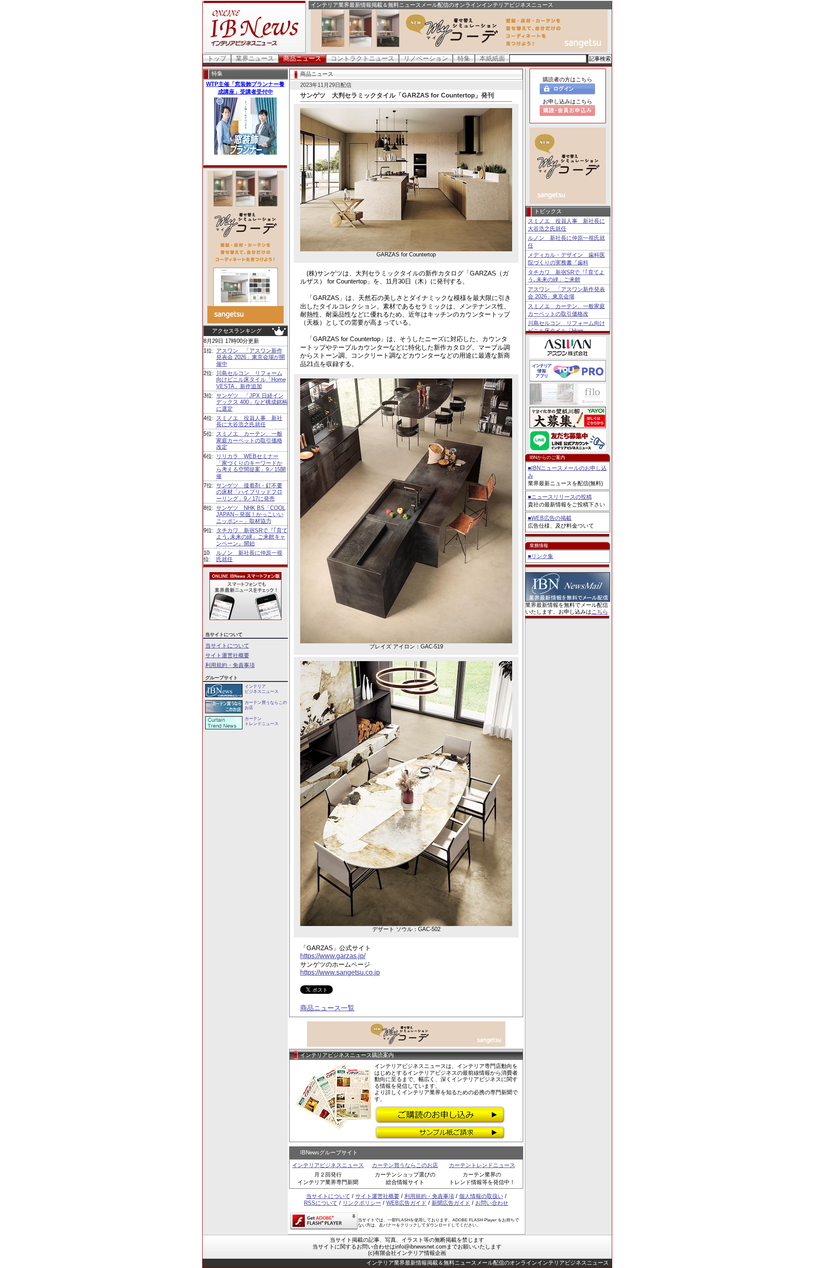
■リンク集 (540, 556)
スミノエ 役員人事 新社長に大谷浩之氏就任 (249, 421)
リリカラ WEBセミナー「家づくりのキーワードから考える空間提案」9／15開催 (251, 466)
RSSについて (320, 1203)
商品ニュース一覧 (327, 1008)
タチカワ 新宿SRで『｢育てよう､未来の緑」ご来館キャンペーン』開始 (251, 537)
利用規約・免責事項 (230, 665)
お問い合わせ (491, 1203)
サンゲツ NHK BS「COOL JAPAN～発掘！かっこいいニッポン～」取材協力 (250, 514)
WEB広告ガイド (406, 1203)
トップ (216, 58)
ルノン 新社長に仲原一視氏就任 (566, 242)
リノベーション (426, 58)
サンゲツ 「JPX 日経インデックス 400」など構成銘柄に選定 (251, 402)
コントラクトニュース (362, 58)
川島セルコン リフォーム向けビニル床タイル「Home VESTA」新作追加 (251, 379)
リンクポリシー (362, 1203)
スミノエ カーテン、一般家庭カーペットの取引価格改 (566, 310)
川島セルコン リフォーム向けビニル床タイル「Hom (566, 327)
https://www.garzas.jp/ (332, 955)
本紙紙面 (492, 58)
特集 (463, 58)
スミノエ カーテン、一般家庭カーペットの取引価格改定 (249, 440)
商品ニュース (302, 58)
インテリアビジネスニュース (328, 1165)
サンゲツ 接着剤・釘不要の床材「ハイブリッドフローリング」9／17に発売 (249, 492)
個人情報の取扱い (481, 1196)
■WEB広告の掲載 (549, 518)
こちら (599, 612)
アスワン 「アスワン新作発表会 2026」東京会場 (566, 293)
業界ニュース (255, 58)
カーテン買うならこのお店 (405, 1165)
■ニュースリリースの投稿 (560, 497)
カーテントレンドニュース (482, 1165)
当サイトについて (227, 645)
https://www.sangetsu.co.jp (340, 972)
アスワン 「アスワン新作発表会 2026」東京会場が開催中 (250, 357)
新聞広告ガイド (451, 1203)
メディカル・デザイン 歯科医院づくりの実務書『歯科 (566, 259)
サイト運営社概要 (227, 655)
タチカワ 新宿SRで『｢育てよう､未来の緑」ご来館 (566, 276)
